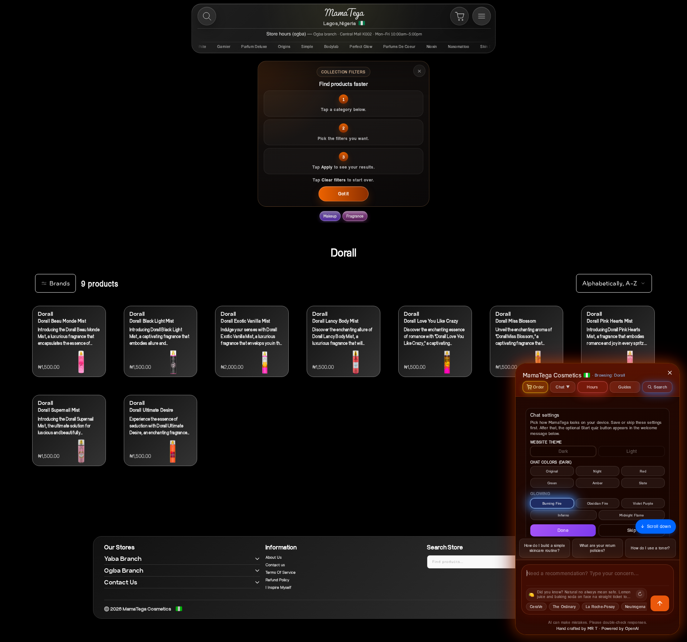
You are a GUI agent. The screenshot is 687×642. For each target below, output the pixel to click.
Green (552, 483)
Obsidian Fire (597, 503)
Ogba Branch (123, 570)
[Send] (660, 603)
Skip (631, 530)
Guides (625, 386)
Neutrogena (635, 606)
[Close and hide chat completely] (670, 372)
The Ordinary (564, 606)
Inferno (563, 515)
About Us (273, 557)
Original (552, 471)
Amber (598, 483)
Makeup (330, 216)
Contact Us (120, 582)
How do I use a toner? (650, 548)
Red (643, 471)
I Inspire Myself (278, 587)
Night (597, 471)
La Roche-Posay (600, 606)
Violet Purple (643, 503)
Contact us (275, 565)
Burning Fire (552, 503)
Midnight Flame (631, 515)
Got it (343, 193)
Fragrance (355, 216)
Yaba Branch (123, 558)
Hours (592, 386)
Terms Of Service (280, 572)
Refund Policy (277, 580)
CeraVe (536, 606)
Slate (643, 483)
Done (563, 530)
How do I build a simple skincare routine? (544, 548)
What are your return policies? (598, 548)
